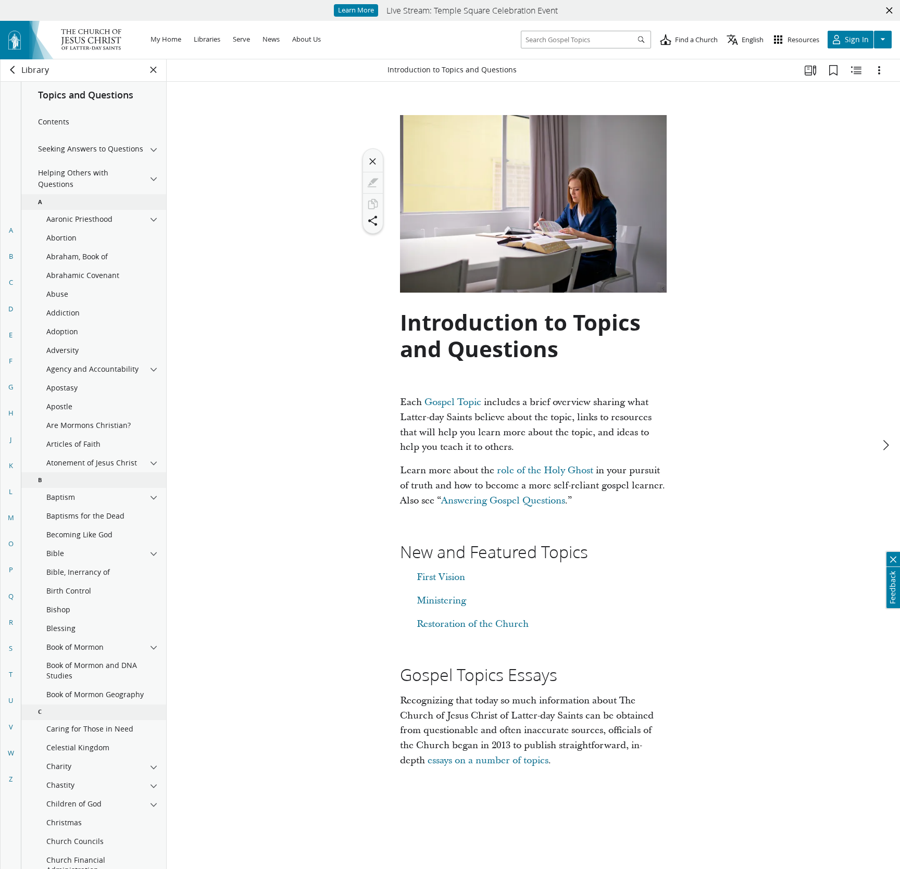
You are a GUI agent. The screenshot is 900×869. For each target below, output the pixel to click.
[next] (885, 445)
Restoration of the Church (473, 624)
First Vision (441, 577)
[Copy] (373, 204)
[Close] (373, 161)
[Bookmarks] (833, 70)
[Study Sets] (810, 70)
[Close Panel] (153, 69)
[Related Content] (856, 70)
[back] (13, 69)
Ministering (441, 600)
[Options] (879, 70)
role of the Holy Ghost (545, 470)
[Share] (373, 220)
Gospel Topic (452, 402)
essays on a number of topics (488, 760)
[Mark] (373, 182)
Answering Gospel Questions (503, 500)
